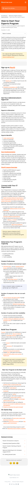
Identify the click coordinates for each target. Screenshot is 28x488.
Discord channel (17, 334)
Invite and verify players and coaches (12, 354)
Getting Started (4, 17)
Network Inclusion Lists (18, 304)
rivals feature (13, 388)
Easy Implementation (8, 152)
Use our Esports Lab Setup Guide (11, 297)
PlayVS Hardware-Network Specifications (13, 198)
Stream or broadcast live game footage (13, 407)
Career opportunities (8, 138)
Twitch (14, 394)
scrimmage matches (11, 335)
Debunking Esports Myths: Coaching (16, 428)
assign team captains (16, 397)
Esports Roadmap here (8, 57)
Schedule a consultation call (10, 87)
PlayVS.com (8, 81)
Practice (3, 332)
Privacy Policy (7, 481)
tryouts (8, 343)
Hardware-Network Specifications (11, 216)
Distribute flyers (7, 266)
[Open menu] (25, 2)
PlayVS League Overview (9, 167)
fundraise (5, 391)
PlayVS (12, 67)
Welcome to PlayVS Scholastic (15, 15)
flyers (8, 352)
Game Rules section (12, 279)
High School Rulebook (17, 224)
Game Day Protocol (14, 421)
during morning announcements (11, 351)
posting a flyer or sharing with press (12, 384)
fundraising (9, 346)
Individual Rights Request (17, 481)
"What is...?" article (11, 219)
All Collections (4, 15)
